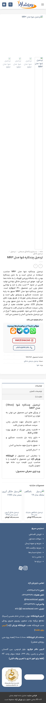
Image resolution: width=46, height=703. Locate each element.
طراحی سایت (32, 695)
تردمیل (13, 252)
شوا (38, 365)
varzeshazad (22, 340)
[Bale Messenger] (20, 333)
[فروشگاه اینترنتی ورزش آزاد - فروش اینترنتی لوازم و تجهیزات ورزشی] (27, 4)
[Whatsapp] (33, 333)
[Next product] (40, 266)
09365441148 (23, 347)
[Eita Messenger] (13, 333)
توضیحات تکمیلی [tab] (36, 391)
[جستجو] (10, 4)
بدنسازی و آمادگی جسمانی (27, 252)
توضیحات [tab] (38, 386)
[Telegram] (26, 333)
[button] (42, 4)
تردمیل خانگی (38, 254)
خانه (41, 252)
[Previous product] (35, 266)
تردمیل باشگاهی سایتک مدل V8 (34, 513)
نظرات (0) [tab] (38, 397)
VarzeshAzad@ (31, 599)
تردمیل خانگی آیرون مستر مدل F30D (12, 513)
